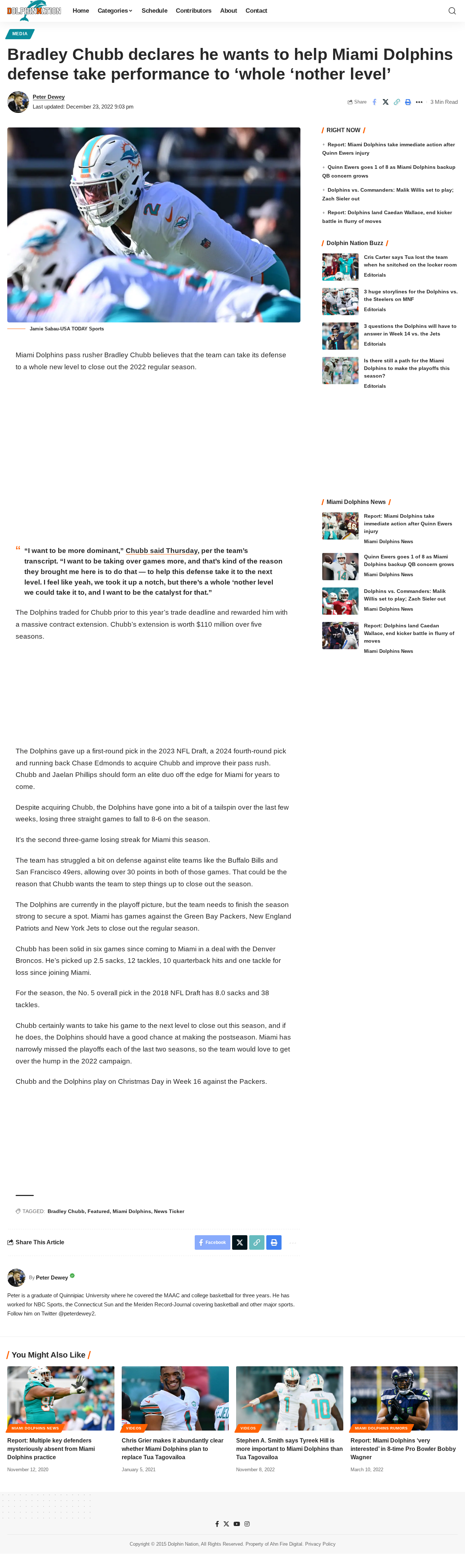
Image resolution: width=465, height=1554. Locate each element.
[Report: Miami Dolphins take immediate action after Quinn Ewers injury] (340, 526)
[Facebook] (217, 1524)
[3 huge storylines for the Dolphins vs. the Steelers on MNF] (340, 301)
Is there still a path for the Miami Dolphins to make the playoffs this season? (407, 368)
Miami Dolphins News (388, 541)
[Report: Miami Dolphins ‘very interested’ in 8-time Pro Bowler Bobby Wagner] (404, 1398)
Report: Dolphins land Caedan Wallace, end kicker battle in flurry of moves (409, 633)
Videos (134, 1428)
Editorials (375, 275)
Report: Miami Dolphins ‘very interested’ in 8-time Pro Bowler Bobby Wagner (403, 1448)
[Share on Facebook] (374, 102)
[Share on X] (385, 102)
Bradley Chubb (66, 1211)
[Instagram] (247, 1524)
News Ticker (169, 1211)
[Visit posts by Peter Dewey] (18, 102)
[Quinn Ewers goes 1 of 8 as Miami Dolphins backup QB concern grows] (340, 566)
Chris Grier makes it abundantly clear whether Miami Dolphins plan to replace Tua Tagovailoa (172, 1448)
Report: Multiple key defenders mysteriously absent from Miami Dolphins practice (51, 1448)
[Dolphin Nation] (34, 11)
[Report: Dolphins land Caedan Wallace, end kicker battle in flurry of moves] (340, 635)
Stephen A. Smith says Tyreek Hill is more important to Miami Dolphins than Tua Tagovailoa (289, 1448)
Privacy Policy (320, 1544)
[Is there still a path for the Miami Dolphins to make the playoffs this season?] (340, 370)
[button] (452, 11)
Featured (99, 1211)
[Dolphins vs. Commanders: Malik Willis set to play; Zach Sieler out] (340, 601)
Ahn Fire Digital (286, 1544)
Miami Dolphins (132, 1211)
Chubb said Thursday (162, 550)
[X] (226, 1524)
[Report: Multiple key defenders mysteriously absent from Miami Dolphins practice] (60, 1398)
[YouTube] (237, 1524)
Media (20, 34)
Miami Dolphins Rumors (381, 1428)
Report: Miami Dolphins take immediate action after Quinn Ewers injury (408, 523)
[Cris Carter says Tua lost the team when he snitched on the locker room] (340, 267)
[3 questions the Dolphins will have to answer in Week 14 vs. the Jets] (340, 336)
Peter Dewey (49, 97)
